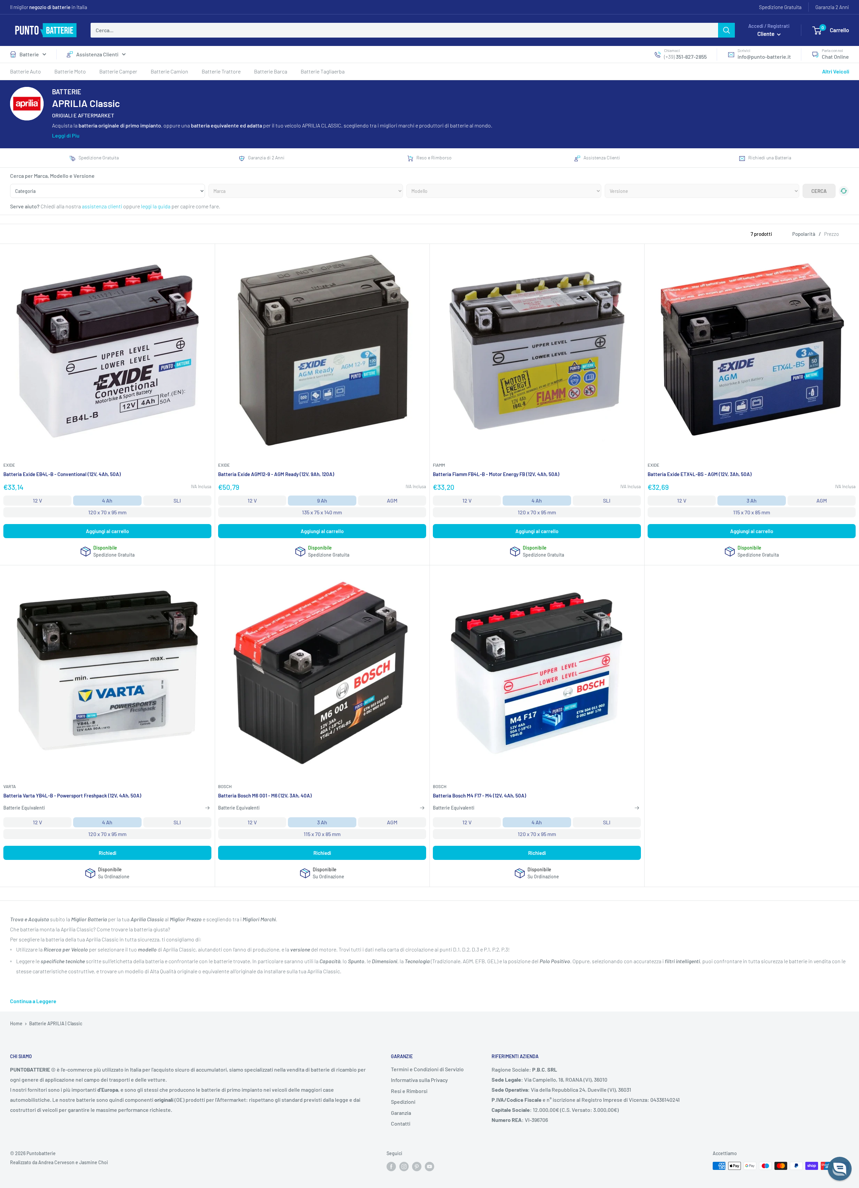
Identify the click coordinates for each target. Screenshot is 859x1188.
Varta (9, 786)
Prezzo (831, 234)
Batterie (29, 54)
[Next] (844, 290)
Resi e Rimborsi (409, 1091)
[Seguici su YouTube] (429, 1166)
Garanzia (401, 1112)
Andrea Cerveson (56, 1162)
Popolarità (803, 234)
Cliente (766, 33)
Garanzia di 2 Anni (266, 157)
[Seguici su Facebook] (391, 1166)
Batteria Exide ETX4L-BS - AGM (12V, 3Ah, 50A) (700, 474)
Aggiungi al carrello (107, 531)
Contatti (400, 1123)
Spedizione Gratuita (780, 7)
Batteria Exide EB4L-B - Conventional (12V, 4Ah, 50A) (62, 474)
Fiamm (439, 465)
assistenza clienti (102, 206)
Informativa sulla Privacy (419, 1080)
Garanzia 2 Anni (832, 7)
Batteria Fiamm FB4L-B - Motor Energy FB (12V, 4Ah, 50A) (496, 474)
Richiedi (107, 853)
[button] (840, 1169)
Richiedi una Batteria (769, 157)
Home (16, 1023)
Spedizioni (403, 1101)
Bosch (225, 786)
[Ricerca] (726, 30)
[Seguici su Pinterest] (416, 1166)
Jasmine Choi (93, 1162)
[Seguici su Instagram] (404, 1166)
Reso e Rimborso (434, 157)
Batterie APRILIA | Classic (55, 1023)
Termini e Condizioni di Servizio (427, 1069)
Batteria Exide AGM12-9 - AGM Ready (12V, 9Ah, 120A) (276, 474)
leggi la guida (155, 206)
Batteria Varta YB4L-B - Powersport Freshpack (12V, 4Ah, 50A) (72, 795)
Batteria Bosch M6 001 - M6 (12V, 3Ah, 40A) (265, 795)
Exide (9, 465)
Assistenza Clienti (97, 54)
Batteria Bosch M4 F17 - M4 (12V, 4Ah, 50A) (479, 795)
